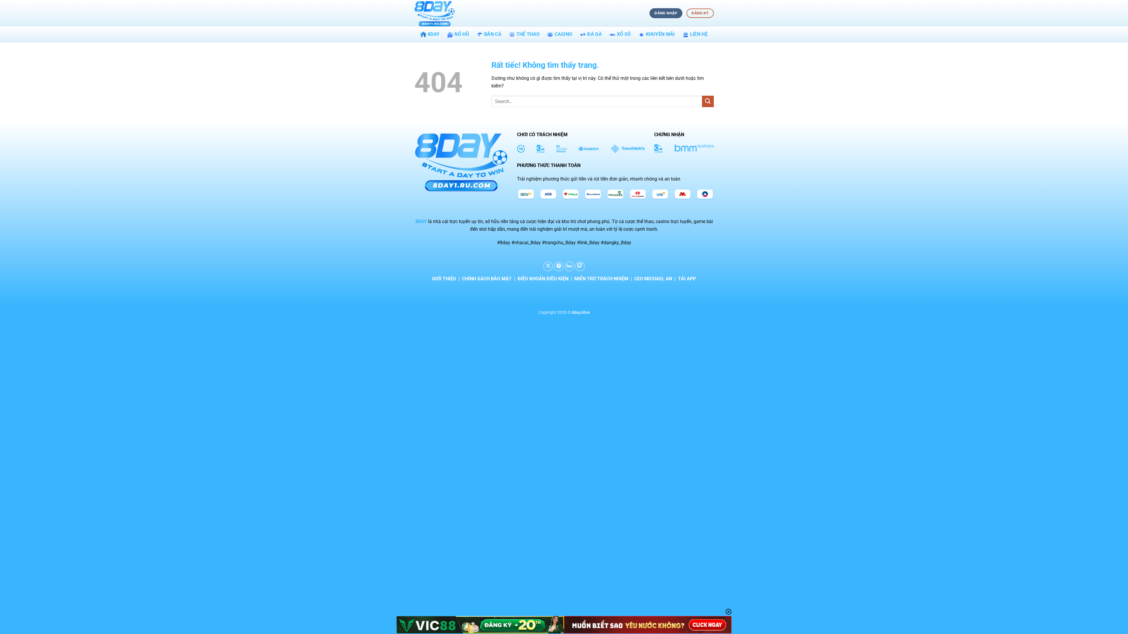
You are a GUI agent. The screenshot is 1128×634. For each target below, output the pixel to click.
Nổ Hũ (461, 34)
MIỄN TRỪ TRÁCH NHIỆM (601, 278)
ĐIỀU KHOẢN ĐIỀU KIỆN (543, 278)
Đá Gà (594, 34)
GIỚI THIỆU (444, 278)
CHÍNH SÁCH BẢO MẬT (487, 278)
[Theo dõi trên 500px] (569, 266)
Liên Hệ (699, 34)
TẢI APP (687, 278)
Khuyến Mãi (660, 34)
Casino (563, 34)
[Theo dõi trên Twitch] (580, 266)
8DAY (433, 34)
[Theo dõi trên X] (548, 266)
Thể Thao (528, 34)
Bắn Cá (492, 34)
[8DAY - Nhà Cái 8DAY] (443, 13)
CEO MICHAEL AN (653, 278)
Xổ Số (624, 34)
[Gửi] (708, 101)
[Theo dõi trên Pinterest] (558, 266)
